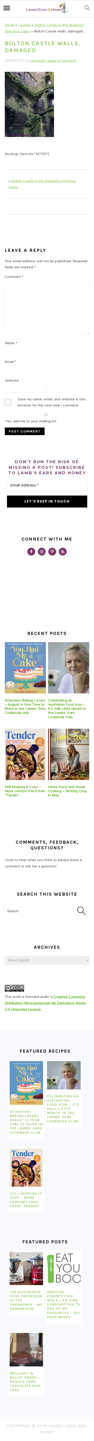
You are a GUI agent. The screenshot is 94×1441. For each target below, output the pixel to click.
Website (12, 380)
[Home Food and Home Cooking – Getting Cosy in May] (68, 754)
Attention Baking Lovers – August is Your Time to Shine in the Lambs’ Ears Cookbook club (25, 706)
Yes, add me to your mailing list (31, 421)
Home (10, 25)
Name (11, 343)
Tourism (24, 25)
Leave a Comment (61, 60)
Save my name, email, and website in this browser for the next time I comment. (52, 402)
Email (10, 361)
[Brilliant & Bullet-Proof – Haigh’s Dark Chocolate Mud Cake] (26, 1349)
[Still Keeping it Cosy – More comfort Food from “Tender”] (25, 754)
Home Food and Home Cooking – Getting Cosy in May (67, 791)
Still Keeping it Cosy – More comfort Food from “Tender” (25, 791)
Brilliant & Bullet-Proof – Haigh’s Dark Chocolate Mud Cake (25, 1381)
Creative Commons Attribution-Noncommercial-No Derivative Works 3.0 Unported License (45, 1002)
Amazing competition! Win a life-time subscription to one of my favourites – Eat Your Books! (63, 1304)
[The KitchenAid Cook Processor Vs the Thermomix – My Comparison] (26, 1268)
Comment (14, 276)
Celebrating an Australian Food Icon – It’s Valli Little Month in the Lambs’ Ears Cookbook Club (67, 708)
